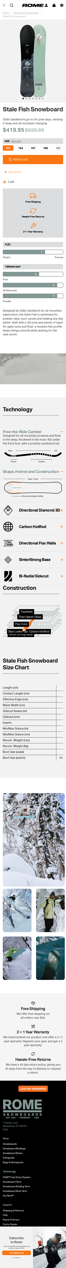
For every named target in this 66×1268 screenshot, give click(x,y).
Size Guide (16, 141)
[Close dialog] (63, 1229)
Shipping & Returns (13, 1210)
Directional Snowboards (26, 13)
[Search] (11, 5)
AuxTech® (8, 1195)
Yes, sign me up (16, 1253)
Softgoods (8, 1157)
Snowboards (10, 1143)
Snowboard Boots (13, 1153)
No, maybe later (16, 1257)
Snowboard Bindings (14, 1148)
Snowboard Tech (12, 1181)
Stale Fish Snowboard (14, 16)
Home (6, 13)
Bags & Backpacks (13, 1162)
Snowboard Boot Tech (15, 1191)
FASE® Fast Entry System (17, 1177)
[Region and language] (62, 5)
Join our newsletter (33, 1089)
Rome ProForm (11, 1219)
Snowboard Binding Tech (16, 1186)
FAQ (5, 1215)
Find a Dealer (10, 1224)
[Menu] (4, 5)
